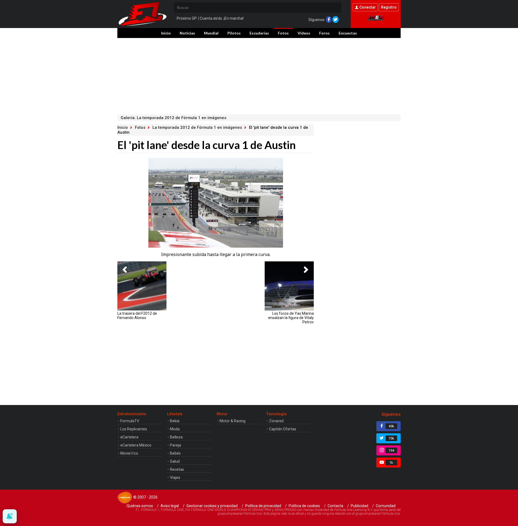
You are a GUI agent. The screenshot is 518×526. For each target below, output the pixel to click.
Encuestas (348, 33)
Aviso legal (170, 506)
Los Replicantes (133, 429)
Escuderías (259, 33)
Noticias (187, 33)
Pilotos (234, 33)
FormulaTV (129, 421)
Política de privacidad (263, 506)
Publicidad (359, 506)
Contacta (335, 506)
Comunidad (386, 506)
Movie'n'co (129, 453)
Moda (175, 429)
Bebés (175, 453)
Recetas (177, 469)
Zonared (276, 421)
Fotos (283, 33)
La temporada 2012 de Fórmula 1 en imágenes (197, 127)
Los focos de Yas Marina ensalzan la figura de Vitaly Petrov (291, 317)
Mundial (211, 33)
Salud (175, 461)
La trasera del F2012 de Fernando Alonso (137, 315)
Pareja (175, 445)
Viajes (175, 477)
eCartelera (129, 437)
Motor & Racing (233, 421)
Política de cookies (304, 506)
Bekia (174, 421)
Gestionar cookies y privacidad (212, 506)
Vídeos (304, 33)
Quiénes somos (140, 506)
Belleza (176, 437)
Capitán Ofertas (282, 429)
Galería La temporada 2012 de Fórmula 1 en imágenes (173, 117)
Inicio (166, 33)
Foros (324, 33)
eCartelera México (135, 445)
